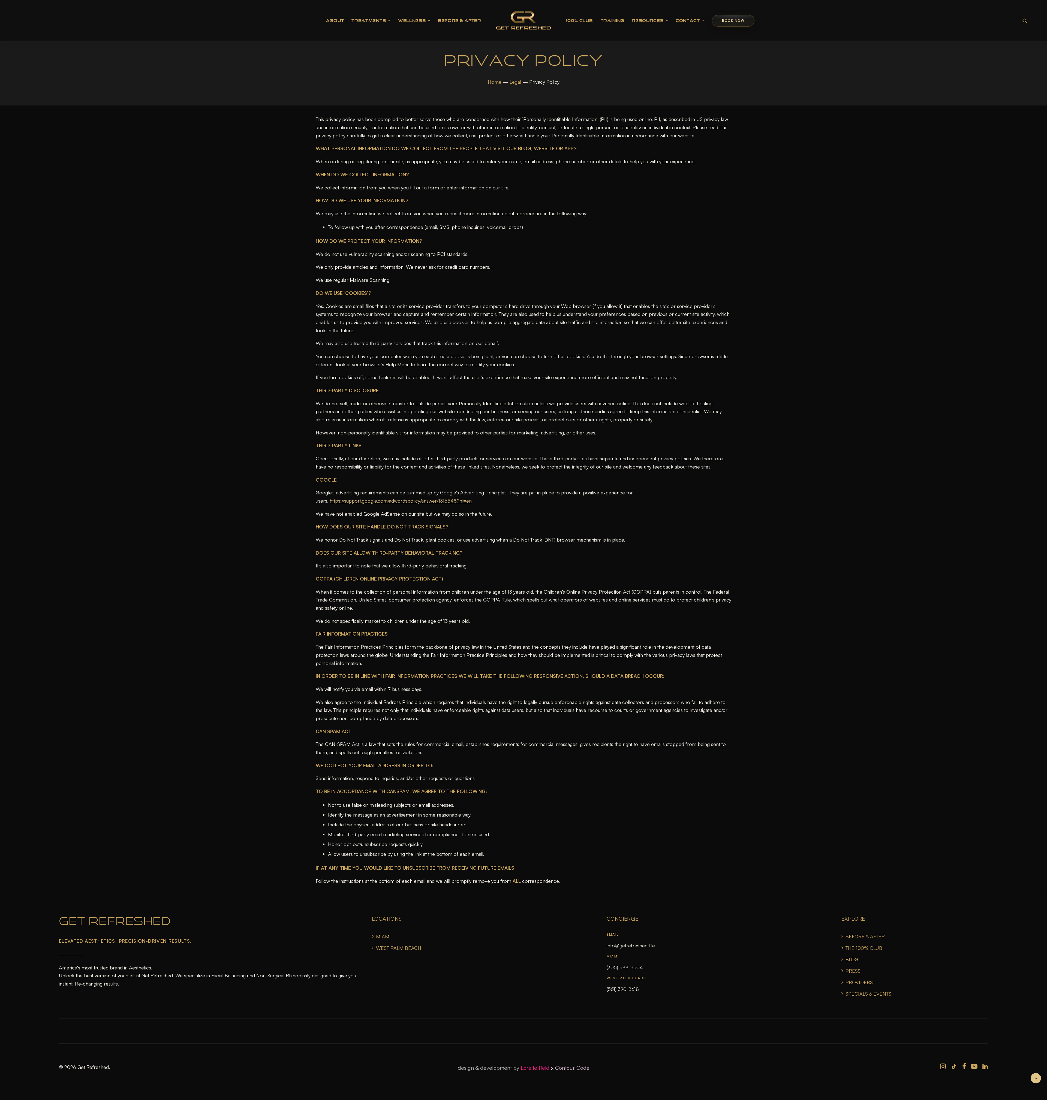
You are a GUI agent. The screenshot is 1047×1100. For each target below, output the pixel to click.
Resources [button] (647, 20)
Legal (515, 82)
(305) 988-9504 (625, 967)
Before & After (459, 20)
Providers (859, 982)
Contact (688, 20)
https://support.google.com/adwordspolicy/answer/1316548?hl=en (401, 501)
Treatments (368, 20)
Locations (387, 918)
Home (494, 82)
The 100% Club (864, 948)
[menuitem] (335, 20)
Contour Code (572, 1067)
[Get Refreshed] (523, 21)
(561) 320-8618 (623, 989)
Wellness (412, 20)
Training (612, 20)
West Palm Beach (398, 948)
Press (853, 971)
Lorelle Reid (535, 1067)
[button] (1024, 20)
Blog (852, 959)
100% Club (579, 20)
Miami (383, 936)
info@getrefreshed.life (631, 945)
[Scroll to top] (1036, 1077)
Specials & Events (868, 994)
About (335, 20)
